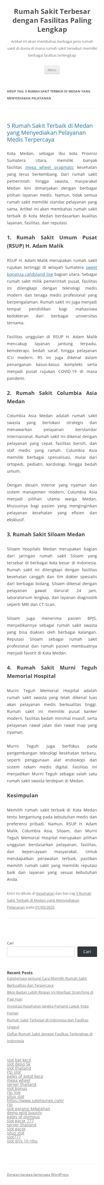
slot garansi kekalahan (28, 1108)
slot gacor (16, 1129)
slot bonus (17, 1088)
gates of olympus (23, 1116)
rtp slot (14, 1072)
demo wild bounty (24, 1112)
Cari (10, 943)
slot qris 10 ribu (22, 1141)
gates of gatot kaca (25, 1076)
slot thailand (19, 1068)
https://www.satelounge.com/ (35, 1100)
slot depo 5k (18, 1064)
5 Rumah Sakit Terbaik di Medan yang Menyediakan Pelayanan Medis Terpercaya (50, 132)
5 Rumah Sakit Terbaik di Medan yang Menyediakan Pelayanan (49, 900)
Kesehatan (45, 893)
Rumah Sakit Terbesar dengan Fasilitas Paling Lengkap (52, 20)
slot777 (14, 1137)
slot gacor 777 (20, 1120)
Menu (52, 70)
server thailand (21, 1084)
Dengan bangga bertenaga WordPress (38, 1174)
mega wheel (18, 1080)
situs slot (15, 1096)
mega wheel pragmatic (49, 167)
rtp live (14, 1092)
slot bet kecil (19, 1060)
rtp (10, 1104)
